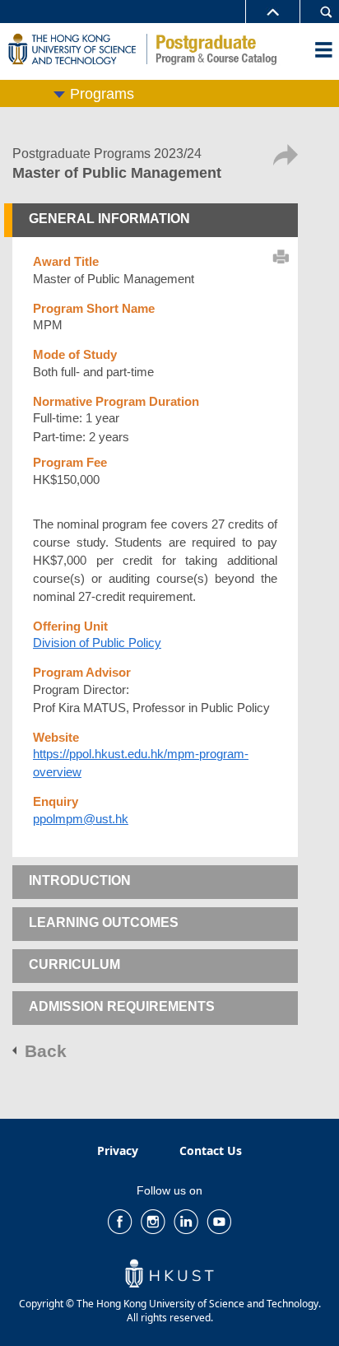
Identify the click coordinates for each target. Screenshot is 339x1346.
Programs (102, 94)
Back (46, 1050)
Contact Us (210, 1150)
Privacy (117, 1150)
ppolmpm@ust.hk (80, 819)
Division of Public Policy (97, 643)
